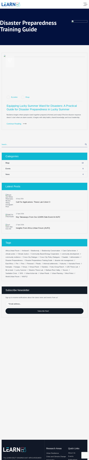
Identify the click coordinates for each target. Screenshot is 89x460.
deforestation (74, 257)
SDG (21, 273)
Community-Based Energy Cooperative (45, 254)
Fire (17, 263)
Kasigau (17, 267)
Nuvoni (65, 270)
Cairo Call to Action (69, 251)
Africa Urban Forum (13, 251)
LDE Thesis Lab (72, 267)
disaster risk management (64, 260)
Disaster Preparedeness (14, 260)
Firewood (30, 263)
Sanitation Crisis (11, 273)
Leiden (15, 97)
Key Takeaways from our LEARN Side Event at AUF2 (38, 217)
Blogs (28, 97)
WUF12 (24, 276)
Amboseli (25, 251)
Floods (38, 263)
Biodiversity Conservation (51, 251)
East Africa (9, 263)
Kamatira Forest (74, 263)
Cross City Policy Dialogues (50, 257)
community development (70, 254)
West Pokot (69, 273)
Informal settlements (50, 263)
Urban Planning (57, 273)
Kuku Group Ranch (57, 267)
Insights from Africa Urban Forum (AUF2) (33, 228)
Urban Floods (44, 273)
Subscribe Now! (43, 311)
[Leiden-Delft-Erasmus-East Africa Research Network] (11, 4)
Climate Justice (23, 254)
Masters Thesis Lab (36, 270)
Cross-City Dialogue (30, 257)
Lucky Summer (21, 270)
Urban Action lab (31, 273)
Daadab (65, 257)
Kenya (25, 267)
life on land (9, 270)
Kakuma (63, 263)
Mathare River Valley (53, 270)
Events (44, 168)
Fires (23, 263)
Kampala (9, 267)
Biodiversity (35, 251)
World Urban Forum (13, 276)
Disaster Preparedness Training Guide (38, 260)
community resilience (13, 257)
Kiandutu (45, 267)
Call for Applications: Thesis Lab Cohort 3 (33, 202)
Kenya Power (34, 267)
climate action (10, 254)
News (44, 174)
